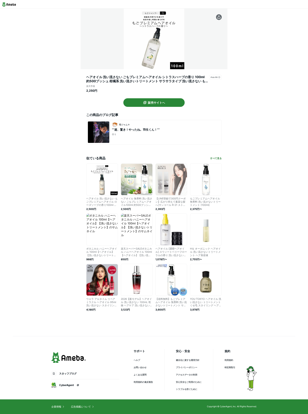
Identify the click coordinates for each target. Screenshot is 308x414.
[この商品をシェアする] (219, 17)
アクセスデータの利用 (186, 374)
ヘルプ (137, 360)
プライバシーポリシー (186, 367)
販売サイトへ (156, 102)
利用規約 (229, 360)
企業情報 (56, 406)
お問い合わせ (140, 367)
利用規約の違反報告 (143, 382)
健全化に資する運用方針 (187, 360)
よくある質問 (140, 374)
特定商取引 (230, 367)
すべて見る (216, 158)
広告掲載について (81, 406)
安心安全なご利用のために (189, 382)
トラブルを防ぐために (186, 389)
